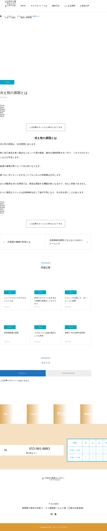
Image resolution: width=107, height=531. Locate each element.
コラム (7, 82)
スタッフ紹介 (10, 17)
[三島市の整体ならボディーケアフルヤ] (53, 488)
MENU (23, 6)
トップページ (10, 6)
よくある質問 (69, 6)
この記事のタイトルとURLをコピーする (45, 127)
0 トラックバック (69, 373)
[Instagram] (51, 514)
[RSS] (55, 514)
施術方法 (55, 6)
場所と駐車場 (26, 17)
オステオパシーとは (39, 6)
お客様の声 (84, 6)
